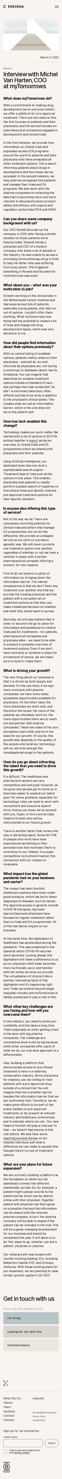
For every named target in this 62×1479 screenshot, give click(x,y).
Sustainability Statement (44, 1413)
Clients (8, 1402)
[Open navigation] (56, 6)
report (33, 440)
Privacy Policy (39, 1416)
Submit (51, 1443)
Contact (8, 1415)
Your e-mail (10, 1437)
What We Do (12, 1398)
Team (7, 1407)
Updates (9, 1411)
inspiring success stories (20, 1138)
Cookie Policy (39, 1420)
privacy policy (22, 1452)
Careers (8, 1419)
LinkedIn (38, 1398)
